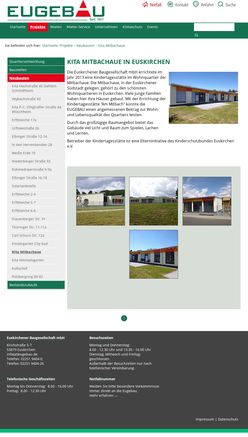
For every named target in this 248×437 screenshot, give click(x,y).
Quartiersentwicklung (27, 61)
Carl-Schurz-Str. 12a (28, 235)
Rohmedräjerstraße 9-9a (32, 169)
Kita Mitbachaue (26, 252)
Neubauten (85, 45)
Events (152, 26)
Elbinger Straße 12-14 (29, 136)
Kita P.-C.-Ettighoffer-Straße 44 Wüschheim (36, 109)
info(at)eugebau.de (22, 354)
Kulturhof (19, 268)
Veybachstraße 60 (26, 99)
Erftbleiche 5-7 (24, 202)
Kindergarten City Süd (30, 243)
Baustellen (18, 69)
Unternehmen (106, 26)
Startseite (17, 26)
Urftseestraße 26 (25, 128)
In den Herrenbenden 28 (32, 144)
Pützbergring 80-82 (27, 276)
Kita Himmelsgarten (28, 260)
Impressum (205, 419)
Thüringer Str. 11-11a (29, 227)
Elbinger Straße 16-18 (29, 177)
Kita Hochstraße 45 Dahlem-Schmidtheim (34, 88)
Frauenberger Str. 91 (29, 219)
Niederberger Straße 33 (31, 161)
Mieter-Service (78, 26)
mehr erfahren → (103, 395)
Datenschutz (228, 419)
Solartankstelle (24, 186)
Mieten (56, 26)
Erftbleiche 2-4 (24, 194)
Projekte (38, 26)
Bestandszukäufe (23, 285)
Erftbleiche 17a (24, 120)
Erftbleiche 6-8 (24, 210)
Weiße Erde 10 (23, 153)
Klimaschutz (132, 26)
